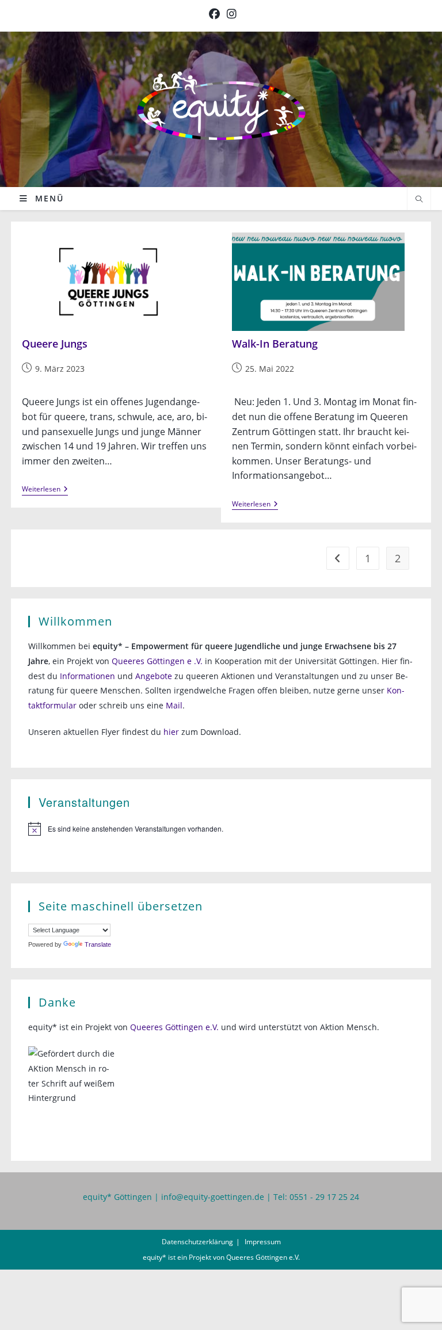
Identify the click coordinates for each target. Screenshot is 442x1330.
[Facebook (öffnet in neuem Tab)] (214, 14)
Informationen (87, 675)
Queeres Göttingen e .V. (157, 661)
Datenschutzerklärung (197, 1242)
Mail (174, 705)
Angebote (153, 675)
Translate (98, 944)
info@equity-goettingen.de (212, 1196)
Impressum (263, 1242)
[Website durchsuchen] (419, 199)
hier (171, 731)
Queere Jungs (54, 343)
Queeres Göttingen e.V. (174, 1027)
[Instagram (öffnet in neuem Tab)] (230, 14)
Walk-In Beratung (275, 343)
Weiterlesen (45, 490)
